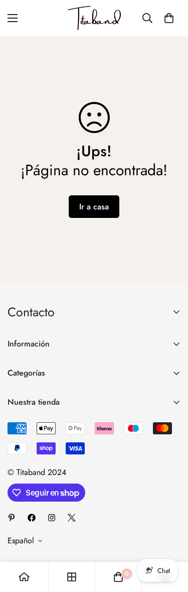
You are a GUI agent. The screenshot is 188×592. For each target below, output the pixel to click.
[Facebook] (32, 518)
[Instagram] (52, 518)
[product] (24, 577)
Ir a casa (94, 206)
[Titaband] (94, 18)
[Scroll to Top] (170, 539)
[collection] (72, 577)
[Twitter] (72, 518)
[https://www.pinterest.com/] (12, 518)
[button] (168, 18)
